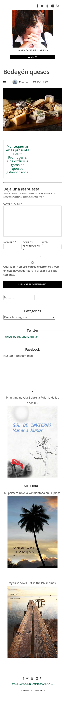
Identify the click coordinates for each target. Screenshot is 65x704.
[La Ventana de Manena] (32, 46)
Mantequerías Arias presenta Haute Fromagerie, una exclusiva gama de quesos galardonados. (17, 159)
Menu (33, 56)
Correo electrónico (31, 246)
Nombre (9, 242)
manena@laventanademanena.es (32, 683)
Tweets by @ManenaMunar (20, 336)
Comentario (12, 203)
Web (45, 242)
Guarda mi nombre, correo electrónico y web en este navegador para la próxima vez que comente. (31, 271)
